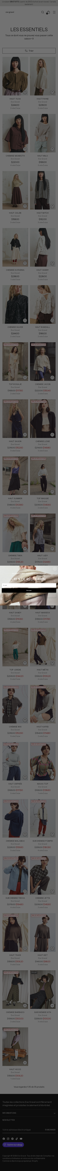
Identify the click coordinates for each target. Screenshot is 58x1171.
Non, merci (29, 595)
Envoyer (29, 590)
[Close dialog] (55, 568)
